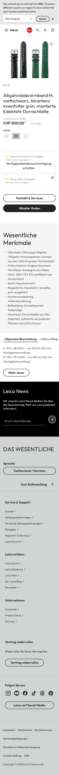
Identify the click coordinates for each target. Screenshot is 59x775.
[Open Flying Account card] (45, 30)
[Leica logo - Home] (29, 30)
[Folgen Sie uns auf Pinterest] (51, 693)
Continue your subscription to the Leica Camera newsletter (52, 419)
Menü (14, 30)
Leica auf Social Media (29, 705)
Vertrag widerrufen (24, 663)
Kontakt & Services (29, 198)
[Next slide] (50, 85)
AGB (26, 755)
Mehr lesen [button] (16, 373)
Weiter (43, 18)
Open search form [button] (37, 30)
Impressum (9, 730)
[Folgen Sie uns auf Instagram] (8, 693)
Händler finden (29, 208)
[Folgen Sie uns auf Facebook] (25, 693)
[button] (52, 484)
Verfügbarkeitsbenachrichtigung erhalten (29, 166)
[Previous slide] (44, 85)
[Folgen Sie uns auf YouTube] (17, 693)
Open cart (53, 30)
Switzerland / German (29, 471)
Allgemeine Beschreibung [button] (20, 339)
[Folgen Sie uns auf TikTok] (34, 693)
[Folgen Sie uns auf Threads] (42, 693)
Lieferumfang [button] (49, 339)
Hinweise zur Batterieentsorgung (21, 747)
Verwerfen (53, 19)
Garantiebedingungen (15, 738)
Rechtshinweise (43, 730)
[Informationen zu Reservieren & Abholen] (52, 177)
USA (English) (12, 18)
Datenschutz (25, 730)
